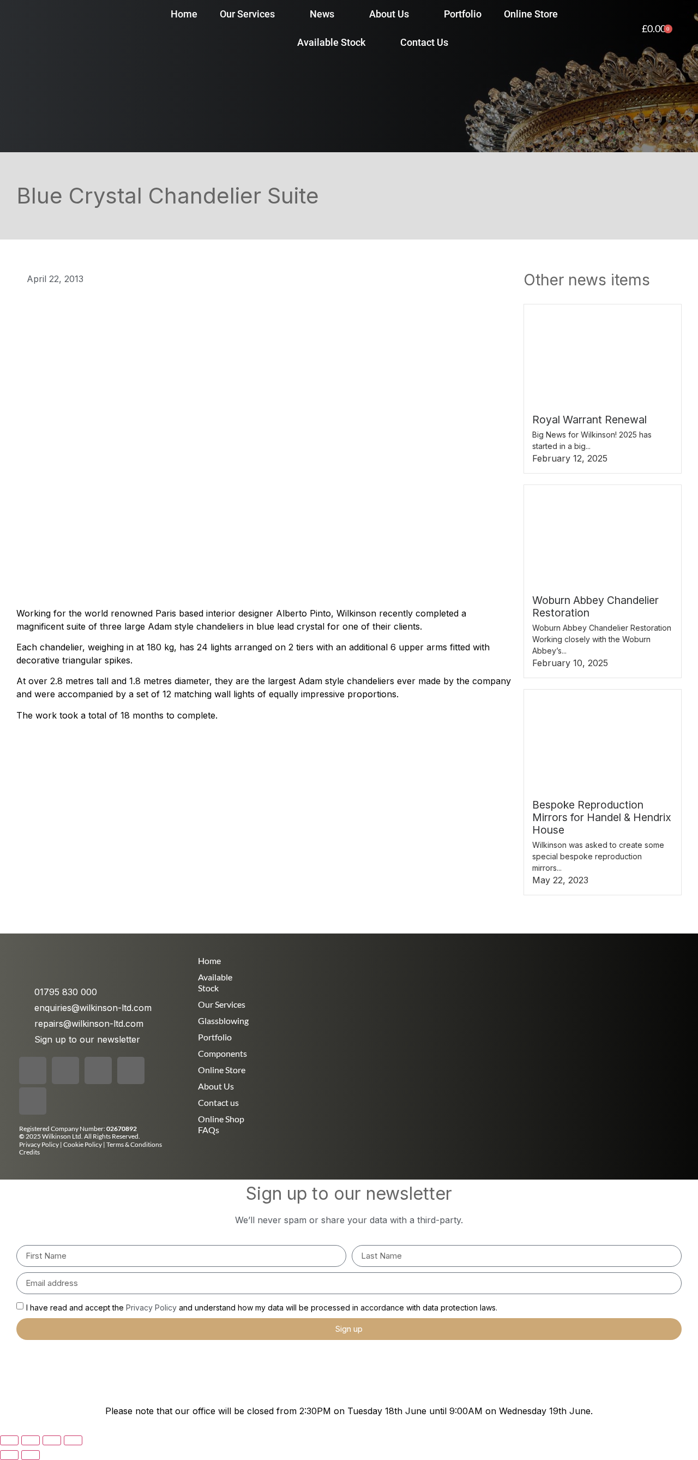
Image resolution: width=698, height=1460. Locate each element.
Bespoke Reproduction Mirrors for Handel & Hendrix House (601, 817)
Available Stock (215, 982)
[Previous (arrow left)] (9, 1455)
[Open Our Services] (282, 14)
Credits (29, 1152)
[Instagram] (65, 1070)
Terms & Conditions (134, 1144)
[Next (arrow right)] (30, 1455)
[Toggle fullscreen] (30, 1440)
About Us (216, 1086)
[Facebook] (32, 1070)
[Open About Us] (417, 14)
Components (222, 1053)
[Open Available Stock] (373, 42)
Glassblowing (223, 1020)
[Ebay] (32, 1101)
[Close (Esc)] (73, 1440)
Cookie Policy (83, 1144)
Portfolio (215, 1037)
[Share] (52, 1440)
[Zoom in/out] (9, 1440)
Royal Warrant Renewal (589, 419)
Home (209, 960)
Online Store (221, 1069)
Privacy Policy (39, 1144)
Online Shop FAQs (221, 1124)
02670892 (121, 1128)
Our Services (221, 1004)
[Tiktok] (98, 1070)
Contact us (218, 1102)
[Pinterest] (131, 1070)
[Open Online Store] (565, 14)
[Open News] (342, 14)
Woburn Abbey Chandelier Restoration (595, 606)
